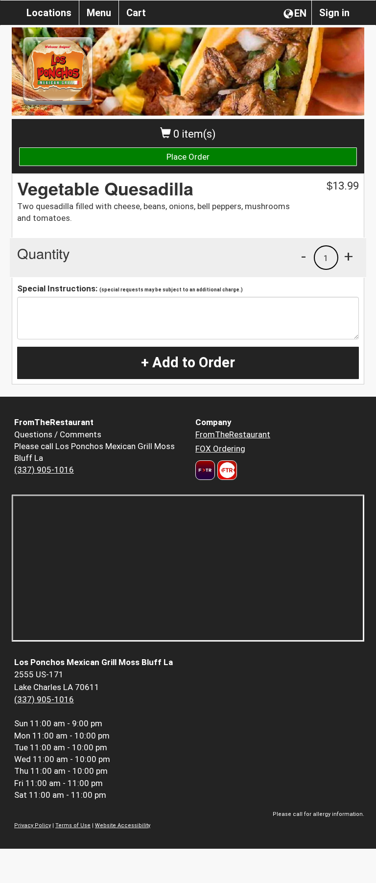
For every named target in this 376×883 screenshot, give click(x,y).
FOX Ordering (220, 448)
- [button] (303, 256)
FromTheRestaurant (232, 434)
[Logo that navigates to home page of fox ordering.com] (226, 470)
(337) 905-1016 (44, 470)
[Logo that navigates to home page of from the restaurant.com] (205, 470)
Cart (136, 13)
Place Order (188, 157)
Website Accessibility (122, 825)
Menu (99, 13)
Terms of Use (73, 825)
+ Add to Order (188, 362)
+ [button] (348, 256)
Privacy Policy (32, 825)
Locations (48, 13)
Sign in (334, 13)
